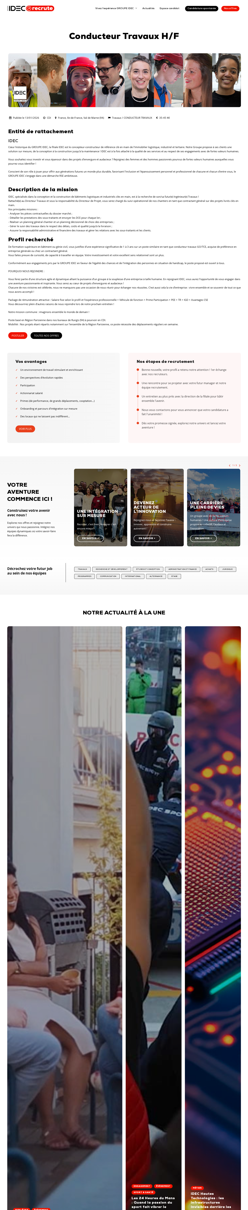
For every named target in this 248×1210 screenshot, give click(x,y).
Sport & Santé (143, 1192)
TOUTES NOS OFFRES (46, 335)
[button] (90, 538)
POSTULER (18, 335)
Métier (197, 1188)
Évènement (163, 1186)
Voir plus (25, 428)
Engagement (142, 1186)
